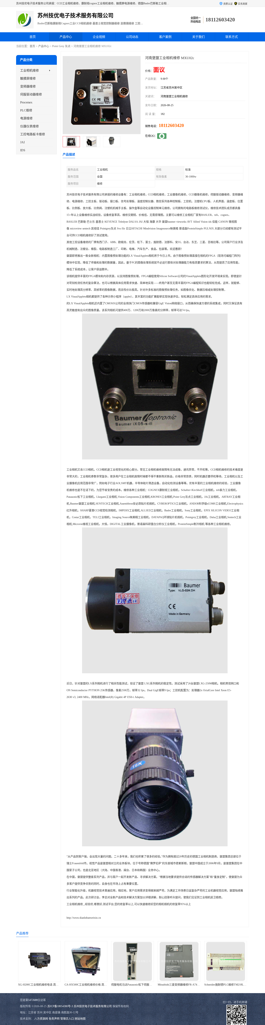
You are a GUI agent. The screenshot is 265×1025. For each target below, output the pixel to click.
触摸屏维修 (28, 78)
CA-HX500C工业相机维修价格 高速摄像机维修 (68, 984)
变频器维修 (28, 86)
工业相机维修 (29, 70)
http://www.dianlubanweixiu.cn (84, 917)
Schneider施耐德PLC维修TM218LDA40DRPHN (207, 984)
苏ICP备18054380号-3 (60, 1006)
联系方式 (231, 36)
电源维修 (26, 118)
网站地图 (80, 1018)
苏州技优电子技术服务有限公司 (93, 1006)
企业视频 (99, 36)
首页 (32, 36)
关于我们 (198, 36)
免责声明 (54, 1018)
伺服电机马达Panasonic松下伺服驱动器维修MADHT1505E (121, 984)
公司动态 (132, 36)
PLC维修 (26, 110)
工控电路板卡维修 (32, 134)
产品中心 (66, 36)
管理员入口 (67, 1018)
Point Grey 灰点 (61, 46)
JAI (22, 142)
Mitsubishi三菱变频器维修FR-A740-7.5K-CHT (160, 984)
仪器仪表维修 (29, 126)
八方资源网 (41, 1018)
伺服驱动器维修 (31, 94)
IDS (22, 150)
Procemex (26, 102)
